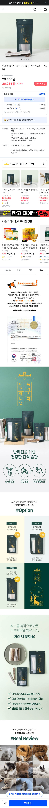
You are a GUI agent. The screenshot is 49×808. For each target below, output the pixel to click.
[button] (23, 2)
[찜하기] (17, 185)
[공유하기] (45, 65)
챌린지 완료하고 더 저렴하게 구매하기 (24, 794)
